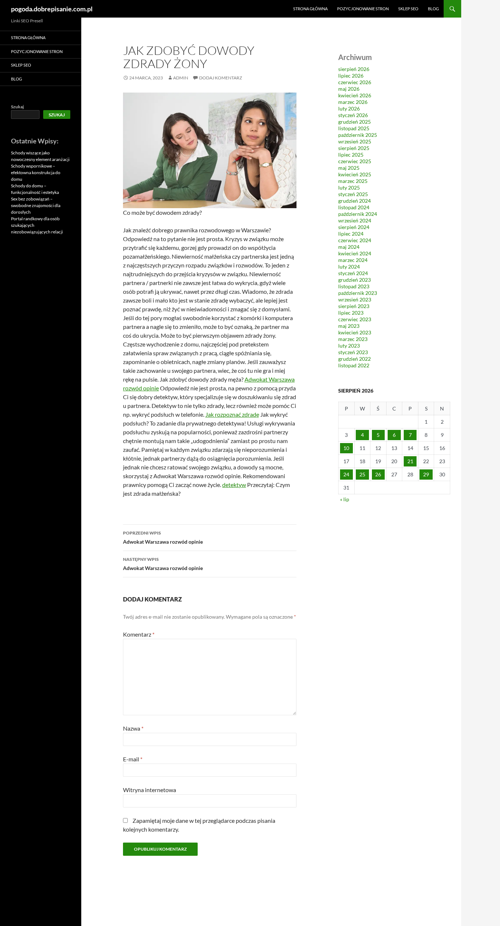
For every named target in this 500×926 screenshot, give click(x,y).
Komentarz (138, 634)
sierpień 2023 (353, 306)
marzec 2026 (352, 102)
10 (346, 448)
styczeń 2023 (353, 352)
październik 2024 (357, 214)
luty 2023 (349, 345)
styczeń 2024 (353, 273)
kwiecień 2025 (354, 174)
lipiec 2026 (350, 75)
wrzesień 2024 (354, 220)
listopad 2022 (353, 365)
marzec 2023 (352, 339)
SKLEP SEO (408, 8)
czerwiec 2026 (354, 82)
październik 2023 (357, 293)
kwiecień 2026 (354, 95)
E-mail (132, 759)
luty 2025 (349, 187)
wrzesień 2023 (354, 299)
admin (180, 77)
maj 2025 (348, 168)
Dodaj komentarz (220, 77)
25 (362, 474)
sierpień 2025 (353, 148)
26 (378, 474)
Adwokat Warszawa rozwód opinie (163, 537)
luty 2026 (349, 108)
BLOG (433, 8)
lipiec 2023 (350, 313)
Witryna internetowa (149, 789)
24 (346, 474)
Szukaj (17, 106)
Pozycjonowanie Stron (363, 8)
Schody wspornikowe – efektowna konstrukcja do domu (35, 172)
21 (410, 461)
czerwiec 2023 (354, 319)
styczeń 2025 (353, 194)
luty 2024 (349, 266)
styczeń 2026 (353, 115)
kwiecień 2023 (354, 332)
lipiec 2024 (350, 233)
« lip (344, 499)
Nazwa (133, 728)
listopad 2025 (353, 128)
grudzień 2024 (354, 201)
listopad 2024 (353, 207)
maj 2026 (348, 89)
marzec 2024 (352, 260)
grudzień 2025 (354, 122)
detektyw (234, 484)
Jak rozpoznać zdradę (232, 414)
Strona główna (310, 8)
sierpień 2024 (353, 227)
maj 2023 (348, 326)
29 (426, 474)
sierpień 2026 (353, 69)
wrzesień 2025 (354, 141)
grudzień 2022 (354, 359)
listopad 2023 (353, 286)
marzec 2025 (352, 181)
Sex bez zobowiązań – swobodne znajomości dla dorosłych (35, 205)
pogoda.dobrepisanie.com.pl (52, 9)
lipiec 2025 (350, 154)
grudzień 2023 (354, 280)
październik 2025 (357, 135)
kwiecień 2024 (354, 253)
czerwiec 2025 (354, 161)
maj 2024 (348, 247)
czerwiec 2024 (354, 240)
